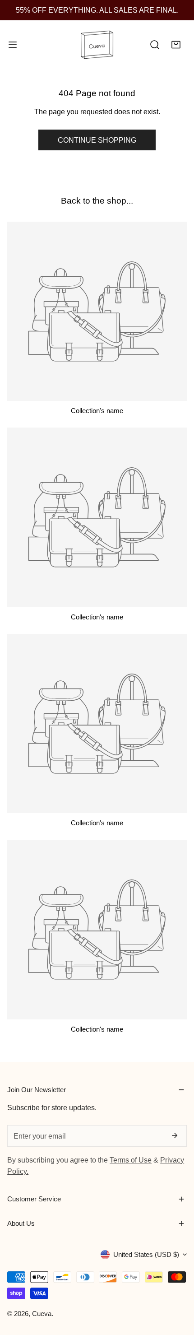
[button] (176, 45)
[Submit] (174, 1135)
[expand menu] (12, 45)
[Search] (155, 45)
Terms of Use (131, 1160)
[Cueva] (97, 45)
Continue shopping (97, 140)
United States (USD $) (146, 1254)
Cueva (41, 1313)
